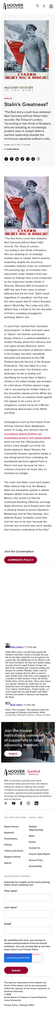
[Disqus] (28, 602)
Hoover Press (36, 860)
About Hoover (11, 826)
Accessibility (35, 866)
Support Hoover (12, 856)
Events (32, 841)
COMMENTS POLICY (20, 559)
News (32, 835)
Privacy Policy (11, 1004)
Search (7, 862)
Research (9, 832)
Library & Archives (13, 850)
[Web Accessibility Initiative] (13, 6)
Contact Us (34, 847)
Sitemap (24, 1004)
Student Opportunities (36, 828)
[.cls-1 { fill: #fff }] (22, 159)
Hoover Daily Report (39, 853)
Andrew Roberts (13, 149)
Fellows (8, 844)
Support (13, 753)
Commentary (10, 838)
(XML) (31, 1004)
